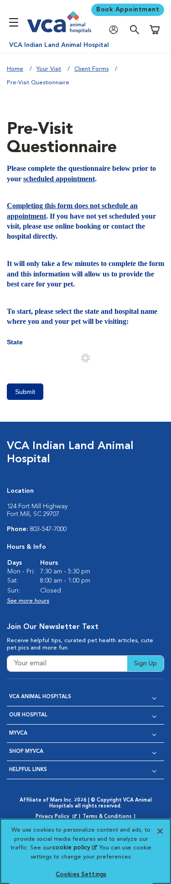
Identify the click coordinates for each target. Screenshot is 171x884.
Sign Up (145, 663)
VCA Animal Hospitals (40, 697)
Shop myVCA (26, 751)
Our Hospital (28, 715)
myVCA (18, 733)
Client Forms (91, 69)
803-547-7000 (48, 529)
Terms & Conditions (107, 816)
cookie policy (74, 848)
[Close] (160, 831)
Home (15, 69)
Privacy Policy (57, 817)
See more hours (28, 601)
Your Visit (48, 69)
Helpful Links (28, 769)
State (15, 342)
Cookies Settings (81, 875)
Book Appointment (127, 9)
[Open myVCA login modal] (115, 29)
